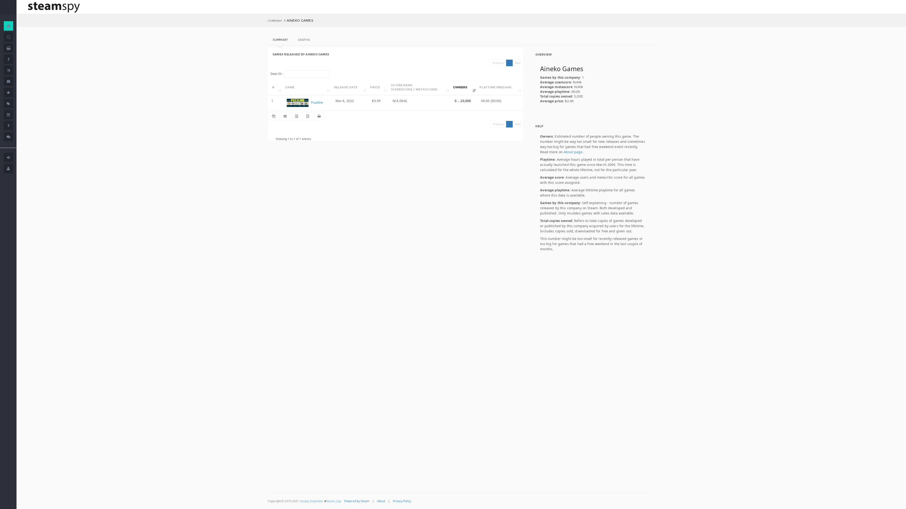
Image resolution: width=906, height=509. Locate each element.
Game (290, 87)
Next (518, 63)
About (381, 501)
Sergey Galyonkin (311, 501)
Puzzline (316, 102)
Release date (346, 87)
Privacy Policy (402, 501)
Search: (276, 73)
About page (573, 152)
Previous (498, 63)
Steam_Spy (334, 501)
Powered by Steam (356, 501)
